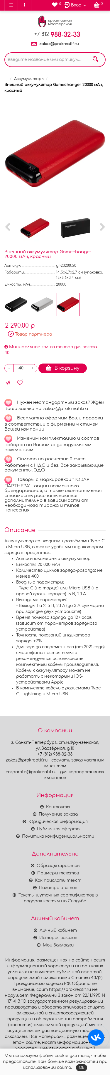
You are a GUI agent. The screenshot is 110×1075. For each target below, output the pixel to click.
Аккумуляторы (29, 79)
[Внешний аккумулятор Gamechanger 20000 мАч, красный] (55, 153)
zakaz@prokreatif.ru (59, 44)
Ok (81, 1068)
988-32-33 (57, 34)
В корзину (67, 368)
